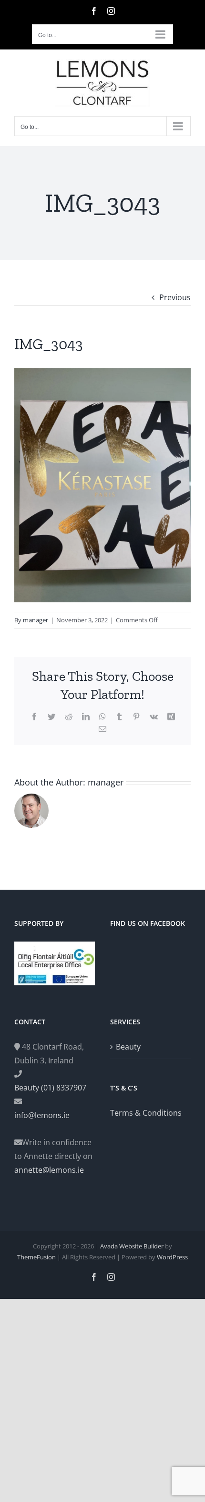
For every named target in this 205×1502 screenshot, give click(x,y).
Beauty (128, 1046)
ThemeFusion (36, 1257)
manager (35, 620)
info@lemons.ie (42, 1115)
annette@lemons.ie (49, 1170)
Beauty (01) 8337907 (50, 1087)
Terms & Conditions (146, 1113)
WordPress (172, 1257)
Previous (175, 297)
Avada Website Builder (132, 1246)
